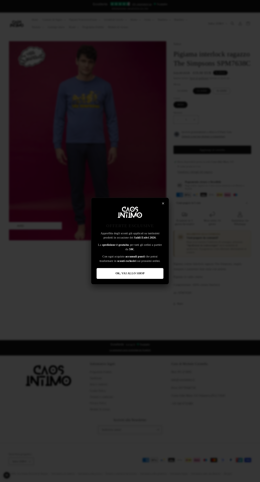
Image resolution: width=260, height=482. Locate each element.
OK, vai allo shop (130, 273)
